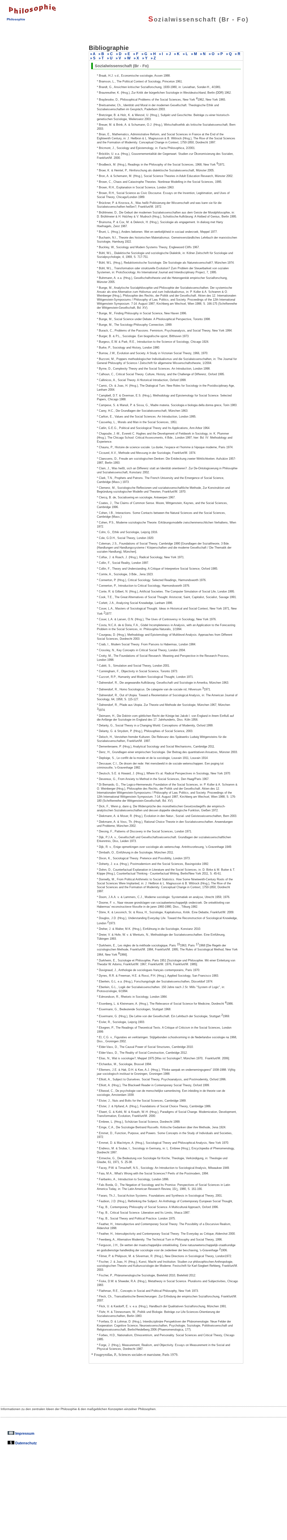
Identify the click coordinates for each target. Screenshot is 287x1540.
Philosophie (16, 19)
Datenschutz (25, 1443)
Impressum (24, 1433)
